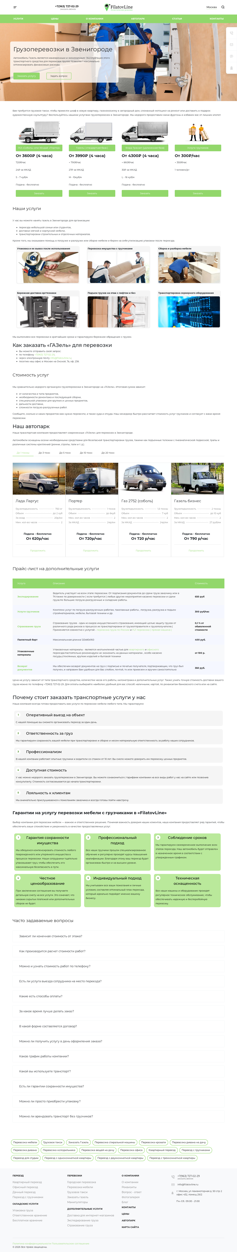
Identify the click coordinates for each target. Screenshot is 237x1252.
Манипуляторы (77, 1202)
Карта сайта (130, 1227)
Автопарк (138, 18)
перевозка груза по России (113, 629)
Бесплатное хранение (27, 1220)
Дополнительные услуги (85, 1208)
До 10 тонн (86, 452)
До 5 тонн (65, 452)
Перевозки (74, 1175)
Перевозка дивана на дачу (189, 1142)
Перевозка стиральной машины (115, 1142)
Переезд (18, 1175)
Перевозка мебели (25, 1142)
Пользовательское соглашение (70, 1243)
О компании (94, 18)
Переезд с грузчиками (196, 1150)
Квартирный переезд (162, 1150)
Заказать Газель (78, 1142)
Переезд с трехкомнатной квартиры (172, 1158)
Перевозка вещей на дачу (97, 1150)
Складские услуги (25, 1203)
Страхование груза (29, 626)
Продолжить (38, 550)
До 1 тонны (23, 452)
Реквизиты (129, 1187)
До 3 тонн (44, 452)
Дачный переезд (24, 1192)
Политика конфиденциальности (32, 1243)
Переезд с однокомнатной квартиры (67, 1158)
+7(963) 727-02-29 (67, 6)
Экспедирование (28, 596)
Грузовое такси (52, 1142)
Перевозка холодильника (59, 1150)
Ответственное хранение (30, 1215)
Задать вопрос (59, 76)
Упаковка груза (23, 1210)
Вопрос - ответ (132, 1192)
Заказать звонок (68, 9)
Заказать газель (77, 1197)
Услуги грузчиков (28, 611)
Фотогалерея (131, 1197)
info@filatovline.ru (60, 358)
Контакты (217, 18)
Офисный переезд (25, 1187)
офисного (153, 649)
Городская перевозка (81, 1182)
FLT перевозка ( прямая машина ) (152, 629)
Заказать (39, 193)
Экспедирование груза (82, 1220)
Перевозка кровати (153, 1142)
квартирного (136, 649)
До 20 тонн (108, 452)
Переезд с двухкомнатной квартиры (120, 1158)
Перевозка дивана (25, 1150)
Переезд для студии (25, 1158)
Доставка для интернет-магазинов (90, 1215)
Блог (125, 1202)
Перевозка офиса (131, 1150)
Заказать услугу (26, 76)
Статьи (177, 18)
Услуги (18, 18)
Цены (54, 18)
